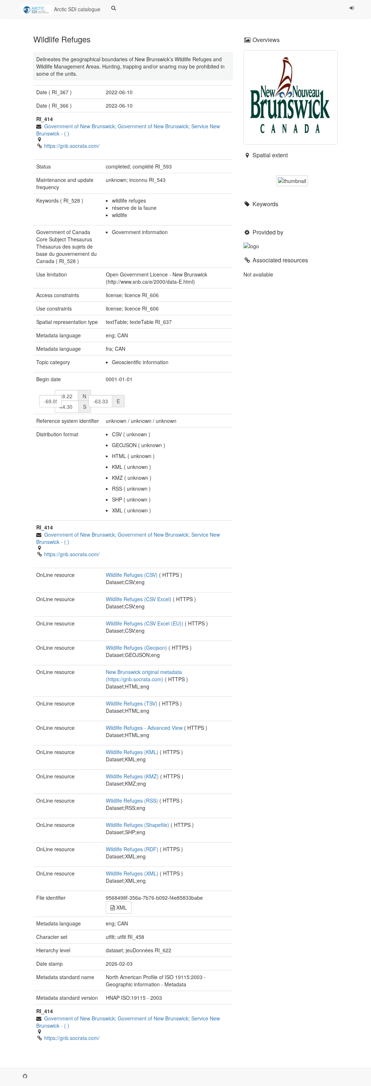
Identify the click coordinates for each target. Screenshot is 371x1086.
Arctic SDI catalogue (76, 9)
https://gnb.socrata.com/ (72, 145)
